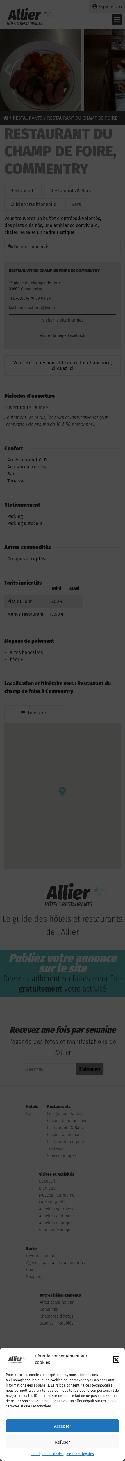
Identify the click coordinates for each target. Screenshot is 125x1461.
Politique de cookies (47, 1454)
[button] (116, 1359)
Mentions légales (80, 1454)
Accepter (62, 1426)
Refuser (62, 1442)
